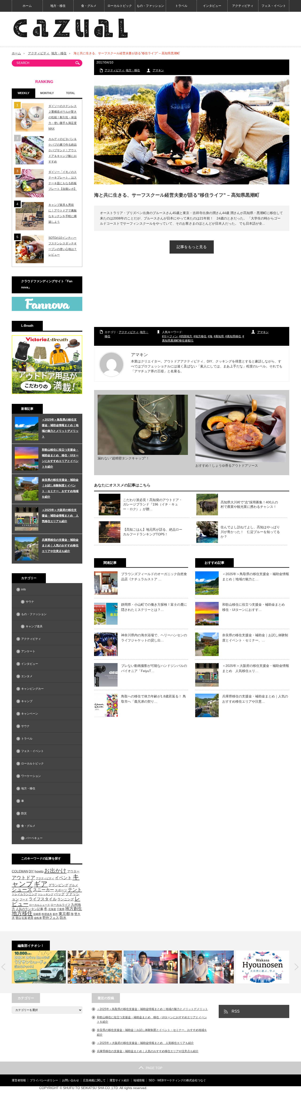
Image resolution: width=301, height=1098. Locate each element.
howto (39, 871)
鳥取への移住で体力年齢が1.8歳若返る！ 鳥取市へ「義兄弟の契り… (153, 698)
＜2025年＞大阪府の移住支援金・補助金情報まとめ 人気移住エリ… (255, 668)
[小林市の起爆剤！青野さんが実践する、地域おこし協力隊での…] (151, 967)
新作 (55, 914)
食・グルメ (88, 6)
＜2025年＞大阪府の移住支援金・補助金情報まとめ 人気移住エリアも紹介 (60, 515)
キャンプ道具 (34, 626)
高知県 (219, 336)
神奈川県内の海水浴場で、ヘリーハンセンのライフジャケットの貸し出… (154, 637)
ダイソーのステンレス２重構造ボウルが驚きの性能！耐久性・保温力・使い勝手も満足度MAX (62, 117)
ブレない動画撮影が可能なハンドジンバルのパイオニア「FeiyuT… (154, 668)
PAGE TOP (154, 1068)
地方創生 (73, 908)
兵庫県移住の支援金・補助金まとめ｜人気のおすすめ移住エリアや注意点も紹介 (60, 545)
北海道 (52, 909)
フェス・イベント (273, 6)
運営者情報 (19, 1080)
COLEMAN (20, 871)
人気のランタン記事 (29, 909)
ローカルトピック (119, 6)
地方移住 (200, 336)
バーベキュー (34, 838)
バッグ (59, 894)
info (23, 589)
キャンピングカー (32, 688)
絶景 (30, 917)
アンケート (28, 651)
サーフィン (171, 336)
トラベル (181, 6)
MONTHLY (47, 93)
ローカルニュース (39, 904)
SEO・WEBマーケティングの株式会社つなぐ (177, 1080)
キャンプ (26, 701)
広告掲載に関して (94, 1080)
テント (75, 889)
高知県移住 (234, 336)
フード (24, 899)
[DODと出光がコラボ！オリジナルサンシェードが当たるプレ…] (39, 967)
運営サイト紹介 (119, 1080)
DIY (31, 871)
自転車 (38, 917)
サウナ (30, 601)
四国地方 (186, 336)
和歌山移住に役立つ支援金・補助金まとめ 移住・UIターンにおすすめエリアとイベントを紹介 (60, 458)
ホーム (27, 6)
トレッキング (45, 894)
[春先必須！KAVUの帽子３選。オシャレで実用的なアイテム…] (95, 967)
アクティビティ (242, 6)
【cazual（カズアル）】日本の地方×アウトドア (233, 1092)
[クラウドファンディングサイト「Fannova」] (47, 310)
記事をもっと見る (192, 247)
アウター (73, 871)
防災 (24, 813)
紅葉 (24, 917)
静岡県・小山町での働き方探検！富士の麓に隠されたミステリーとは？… (154, 607)
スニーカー (43, 889)
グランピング (58, 885)
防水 (63, 917)
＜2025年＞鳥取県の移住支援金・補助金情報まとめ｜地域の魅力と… (255, 576)
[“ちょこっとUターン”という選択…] (263, 967)
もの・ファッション (150, 6)
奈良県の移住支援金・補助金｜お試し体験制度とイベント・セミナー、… (255, 637)
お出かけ (55, 870)
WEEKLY (23, 93)
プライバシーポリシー (44, 1080)
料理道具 (47, 914)
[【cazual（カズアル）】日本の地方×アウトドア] (70, 28)
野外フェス (51, 917)
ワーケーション (31, 776)
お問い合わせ (70, 1080)
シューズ (22, 889)
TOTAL (70, 93)
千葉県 (60, 909)
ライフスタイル (43, 899)
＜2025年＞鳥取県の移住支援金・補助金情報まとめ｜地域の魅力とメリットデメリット (60, 428)
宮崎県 (37, 914)
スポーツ (61, 890)
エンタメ (26, 676)
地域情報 (139, 1080)
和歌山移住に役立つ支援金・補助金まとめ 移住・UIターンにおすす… (255, 607)
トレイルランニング (24, 894)
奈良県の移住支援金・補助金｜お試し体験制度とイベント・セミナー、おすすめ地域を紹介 (60, 488)
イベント (63, 877)
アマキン (158, 70)
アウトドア (23, 877)
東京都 (64, 914)
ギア (41, 884)
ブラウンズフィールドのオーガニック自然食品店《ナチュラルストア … (154, 576)
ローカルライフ (60, 904)
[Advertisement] (191, 294)
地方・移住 (58, 6)
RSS (236, 1011)
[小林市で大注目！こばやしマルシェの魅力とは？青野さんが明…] (207, 967)
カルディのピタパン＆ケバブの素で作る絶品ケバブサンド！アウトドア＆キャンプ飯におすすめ (62, 150)
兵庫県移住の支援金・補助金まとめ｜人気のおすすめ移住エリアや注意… (255, 698)
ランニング (65, 899)
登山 (18, 917)
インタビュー (212, 6)
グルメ (73, 885)
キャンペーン (29, 713)
